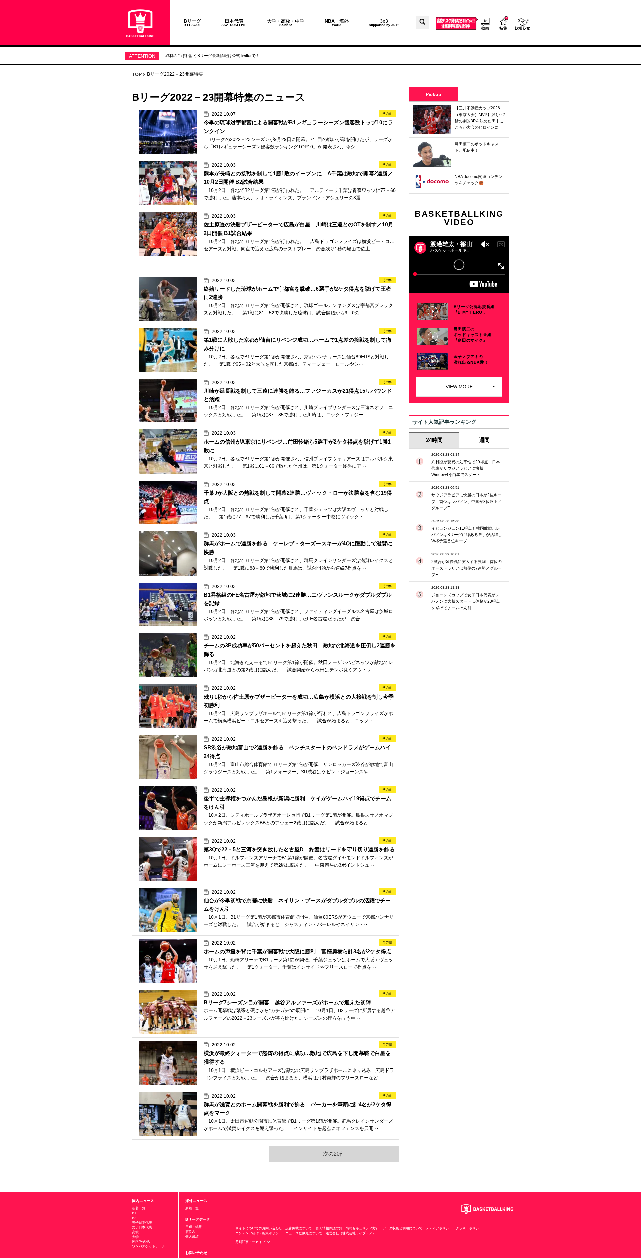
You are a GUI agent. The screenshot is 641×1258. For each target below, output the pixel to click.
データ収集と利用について (402, 1228)
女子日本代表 (142, 1227)
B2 (134, 1218)
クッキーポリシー (469, 1228)
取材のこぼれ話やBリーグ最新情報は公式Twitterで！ (212, 55)
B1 (134, 1213)
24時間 (434, 440)
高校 (135, 1232)
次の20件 (334, 1154)
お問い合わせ (196, 1253)
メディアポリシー (439, 1228)
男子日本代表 (142, 1222)
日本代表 (234, 22)
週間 (484, 440)
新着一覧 (138, 1208)
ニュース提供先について (303, 1233)
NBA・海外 (337, 22)
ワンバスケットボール (148, 1246)
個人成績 (192, 1236)
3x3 (384, 22)
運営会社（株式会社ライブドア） (351, 1233)
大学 (135, 1237)
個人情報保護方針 (328, 1228)
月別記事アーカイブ (250, 1242)
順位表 (190, 1232)
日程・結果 (193, 1227)
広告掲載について (298, 1228)
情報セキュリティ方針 (362, 1228)
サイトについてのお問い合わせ (258, 1228)
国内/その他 (141, 1241)
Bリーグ (192, 22)
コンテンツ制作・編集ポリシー (258, 1233)
